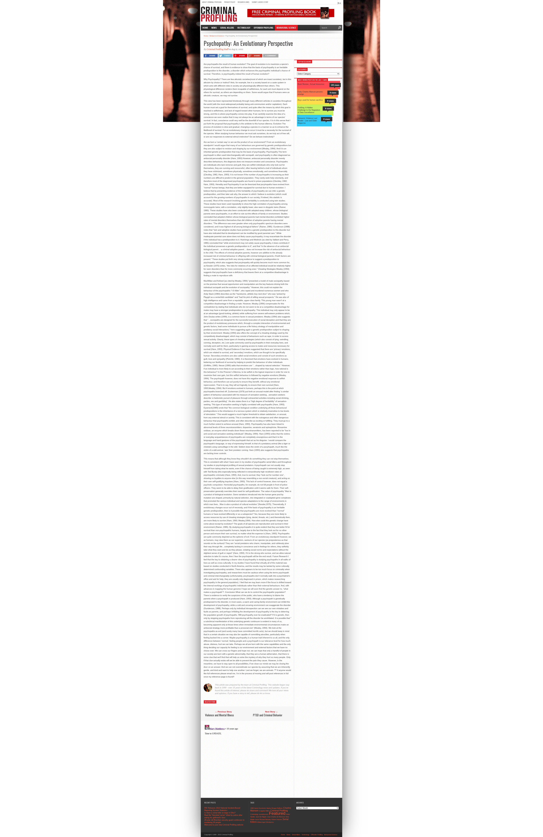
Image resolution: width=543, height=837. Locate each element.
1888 (252, 808)
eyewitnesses (263, 814)
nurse (257, 819)
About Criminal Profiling (212, 2)
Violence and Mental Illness (219, 715)
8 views (333, 93)
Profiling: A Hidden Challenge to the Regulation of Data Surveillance (309, 110)
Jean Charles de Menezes (276, 817)
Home (205, 27)
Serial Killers (227, 27)
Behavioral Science (286, 27)
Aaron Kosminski (260, 808)
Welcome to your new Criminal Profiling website (223, 825)
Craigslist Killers (264, 811)
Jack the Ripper (261, 817)
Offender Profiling (263, 27)
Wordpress (270, 822)
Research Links (243, 2)
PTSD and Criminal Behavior (267, 715)
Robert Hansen (277, 819)
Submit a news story (260, 2)
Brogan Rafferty (277, 808)
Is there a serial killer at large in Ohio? (219, 813)
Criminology (254, 814)
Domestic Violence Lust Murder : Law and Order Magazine (307, 120)
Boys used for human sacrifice (310, 100)
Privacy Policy (229, 2)
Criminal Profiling (279, 810)
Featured (277, 813)
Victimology (243, 27)
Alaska (268, 808)
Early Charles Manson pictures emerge (310, 93)
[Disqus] (248, 759)
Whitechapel (261, 822)
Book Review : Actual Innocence (311, 84)
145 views (335, 85)
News (214, 27)
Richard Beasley (265, 819)
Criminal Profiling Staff (217, 49)
